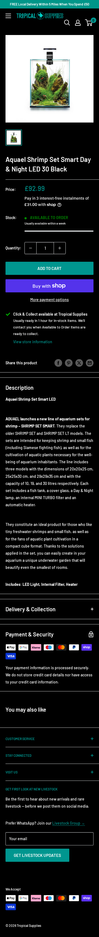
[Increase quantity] (59, 248)
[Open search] (67, 23)
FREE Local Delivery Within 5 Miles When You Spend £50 (49, 4)
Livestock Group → (68, 823)
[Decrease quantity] (30, 248)
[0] (89, 22)
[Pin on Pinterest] (69, 363)
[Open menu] (8, 16)
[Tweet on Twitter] (79, 363)
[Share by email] (90, 363)
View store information (32, 341)
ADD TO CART (49, 268)
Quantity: (13, 248)
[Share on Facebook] (58, 363)
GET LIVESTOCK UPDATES (37, 855)
